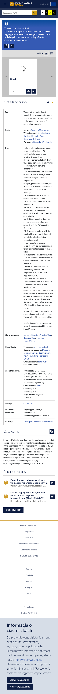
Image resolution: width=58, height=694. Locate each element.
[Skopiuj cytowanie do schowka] (52, 431)
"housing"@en (29, 338)
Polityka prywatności (29, 525)
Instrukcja (29, 537)
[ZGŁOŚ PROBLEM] (6, 46)
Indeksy (29, 581)
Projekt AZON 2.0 (29, 613)
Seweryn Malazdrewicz (41, 130)
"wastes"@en (45, 335)
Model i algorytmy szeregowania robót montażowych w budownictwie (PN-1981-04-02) (27, 495)
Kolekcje (29, 575)
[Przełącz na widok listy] (51, 53)
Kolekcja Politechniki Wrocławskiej (38, 421)
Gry (29, 593)
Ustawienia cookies (29, 550)
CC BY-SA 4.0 (29, 403)
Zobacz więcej (13, 510)
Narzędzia (29, 587)
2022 (38, 385)
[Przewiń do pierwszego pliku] (6, 77)
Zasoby (29, 569)
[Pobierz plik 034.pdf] (28, 91)
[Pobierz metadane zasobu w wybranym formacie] (50, 102)
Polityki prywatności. (28, 659)
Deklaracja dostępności (29, 543)
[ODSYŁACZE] (12, 46)
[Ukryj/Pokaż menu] (5, 4)
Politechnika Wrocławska (41, 142)
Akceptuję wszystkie (20, 687)
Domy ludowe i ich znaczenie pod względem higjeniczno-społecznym (28, 481)
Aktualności (29, 607)
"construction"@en (31, 335)
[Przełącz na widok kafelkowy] (46, 53)
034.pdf (13, 79)
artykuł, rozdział (41, 347)
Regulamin (29, 531)
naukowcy (42, 362)
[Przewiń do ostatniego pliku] (52, 77)
